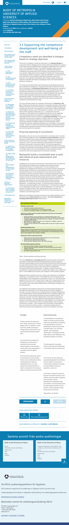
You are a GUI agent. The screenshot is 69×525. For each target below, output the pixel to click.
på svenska (13, 515)
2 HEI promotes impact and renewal (9, 100)
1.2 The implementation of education (11, 78)
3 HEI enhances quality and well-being (9, 142)
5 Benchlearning (9, 195)
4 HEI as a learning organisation (8, 184)
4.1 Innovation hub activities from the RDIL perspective (10, 190)
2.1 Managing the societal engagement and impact (10, 106)
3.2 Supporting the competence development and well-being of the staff (10, 157)
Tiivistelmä (7, 48)
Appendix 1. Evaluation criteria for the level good (9, 200)
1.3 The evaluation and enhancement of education (10, 85)
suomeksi (4, 515)
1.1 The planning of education (9, 72)
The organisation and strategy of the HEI (9, 62)
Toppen (64, 461)
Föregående (28, 401)
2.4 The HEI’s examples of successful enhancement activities (10, 134)
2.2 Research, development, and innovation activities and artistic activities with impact (10, 116)
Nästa (59, 401)
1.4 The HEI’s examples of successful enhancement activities (10, 93)
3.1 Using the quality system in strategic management (10, 148)
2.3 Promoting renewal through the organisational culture (10, 126)
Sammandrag (8, 51)
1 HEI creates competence (8, 67)
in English (21, 515)
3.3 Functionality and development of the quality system (10, 167)
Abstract (7, 45)
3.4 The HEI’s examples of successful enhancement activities (10, 176)
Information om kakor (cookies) (12, 497)
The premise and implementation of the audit (9, 56)
